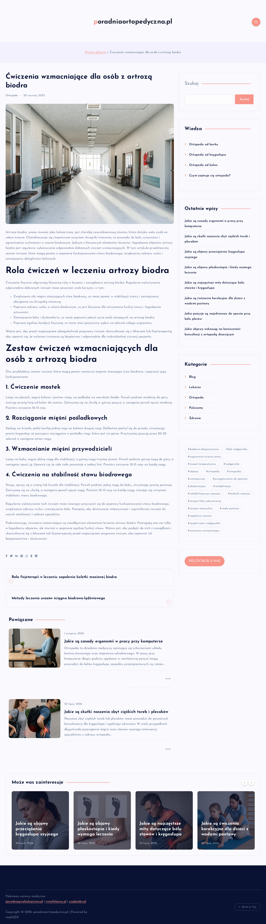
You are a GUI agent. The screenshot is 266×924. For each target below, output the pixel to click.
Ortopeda (12, 95)
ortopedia (235, 471)
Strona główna (95, 52)
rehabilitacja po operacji (205, 493)
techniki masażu (240, 493)
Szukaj (192, 83)
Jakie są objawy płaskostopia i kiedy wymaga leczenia (80, 829)
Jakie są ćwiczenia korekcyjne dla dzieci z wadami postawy (206, 829)
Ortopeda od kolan (203, 165)
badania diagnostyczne (204, 449)
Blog (192, 377)
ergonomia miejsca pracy (205, 456)
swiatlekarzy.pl (56, 901)
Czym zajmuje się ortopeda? (209, 175)
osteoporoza (197, 478)
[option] (84, 820)
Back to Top (249, 907)
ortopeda (213, 471)
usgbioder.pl (77, 901)
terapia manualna (201, 508)
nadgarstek (232, 464)
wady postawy (230, 508)
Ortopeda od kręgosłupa (207, 154)
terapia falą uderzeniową (205, 501)
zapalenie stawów (201, 515)
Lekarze (195, 387)
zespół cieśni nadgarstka (205, 523)
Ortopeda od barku (203, 144)
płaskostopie (198, 486)
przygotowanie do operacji (231, 478)
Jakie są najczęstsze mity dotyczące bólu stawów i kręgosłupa (142, 829)
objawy (194, 471)
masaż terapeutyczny (203, 464)
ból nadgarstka (237, 449)
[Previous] (245, 782)
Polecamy (196, 408)
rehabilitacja (223, 486)
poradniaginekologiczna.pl (24, 901)
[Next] (251, 782)
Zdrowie (195, 418)
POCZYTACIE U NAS (204, 561)
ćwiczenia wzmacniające (204, 530)
